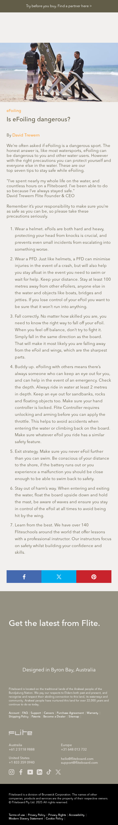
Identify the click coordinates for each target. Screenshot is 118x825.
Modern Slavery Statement (26, 818)
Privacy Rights (57, 815)
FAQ (25, 713)
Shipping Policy (19, 716)
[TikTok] (49, 772)
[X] (58, 772)
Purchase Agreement (70, 713)
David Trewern (26, 135)
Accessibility (77, 815)
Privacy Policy (36, 815)
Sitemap (74, 716)
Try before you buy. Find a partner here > (59, 6)
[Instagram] (11, 772)
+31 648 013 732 (74, 749)
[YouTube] (30, 772)
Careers (49, 713)
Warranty (92, 713)
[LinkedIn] (39, 772)
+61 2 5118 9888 (22, 749)
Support (36, 713)
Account (14, 713)
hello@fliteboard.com (77, 759)
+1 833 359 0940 (22, 762)
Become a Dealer (54, 716)
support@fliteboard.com (79, 763)
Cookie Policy (54, 818)
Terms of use (17, 815)
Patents (36, 716)
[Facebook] (21, 772)
